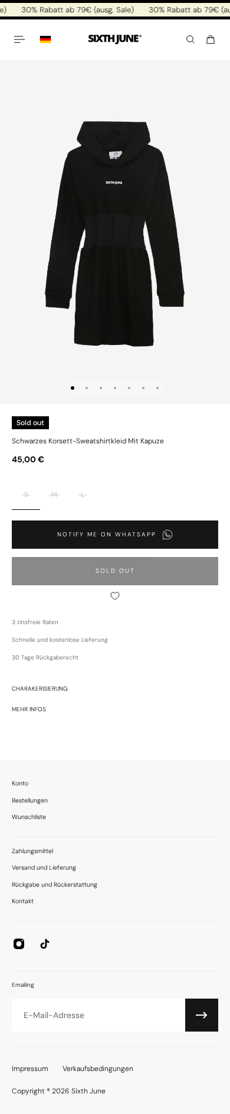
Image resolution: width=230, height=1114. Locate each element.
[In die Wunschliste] (115, 596)
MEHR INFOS (29, 709)
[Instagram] (19, 944)
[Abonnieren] (201, 1015)
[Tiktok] (45, 944)
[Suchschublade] (190, 39)
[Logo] (115, 39)
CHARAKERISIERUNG (40, 688)
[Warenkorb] (211, 39)
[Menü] (21, 39)
